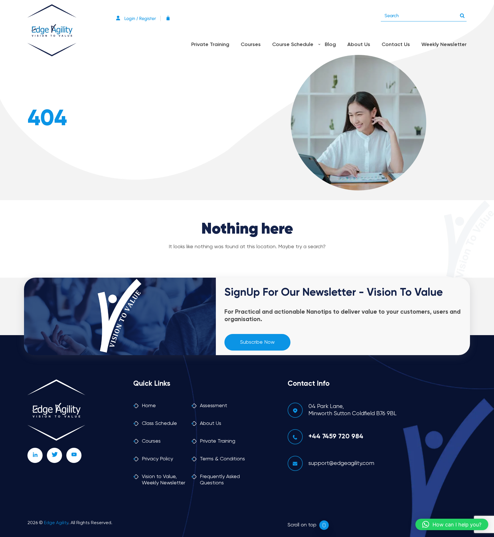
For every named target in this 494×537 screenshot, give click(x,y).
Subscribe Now (257, 342)
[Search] (462, 14)
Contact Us (396, 44)
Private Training (210, 44)
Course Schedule (292, 44)
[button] (451, 524)
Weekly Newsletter (444, 44)
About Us (358, 44)
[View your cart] (169, 18)
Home (149, 405)
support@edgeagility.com (341, 463)
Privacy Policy (157, 459)
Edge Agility (56, 523)
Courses (251, 44)
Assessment (213, 405)
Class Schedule (159, 423)
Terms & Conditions (222, 459)
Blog (330, 44)
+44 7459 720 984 (335, 436)
